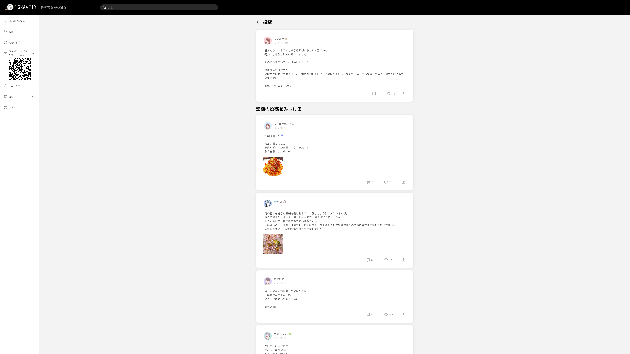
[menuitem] (19, 21)
